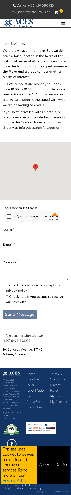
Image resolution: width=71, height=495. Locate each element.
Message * (10, 261)
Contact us (34, 407)
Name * (8, 229)
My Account (58, 402)
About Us (33, 402)
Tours (30, 385)
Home (30, 374)
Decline (61, 464)
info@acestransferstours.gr (30, 12)
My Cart (56, 396)
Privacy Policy (15, 480)
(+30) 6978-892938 (16, 341)
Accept (45, 464)
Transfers (33, 379)
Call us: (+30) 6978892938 (36, 5)
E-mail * (9, 244)
